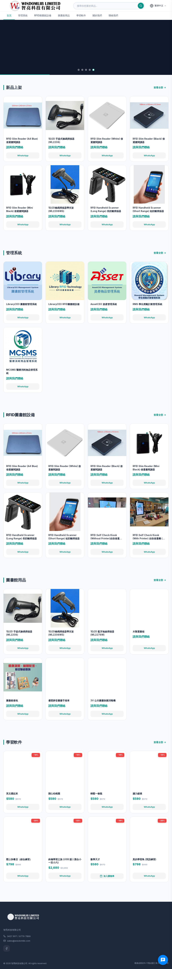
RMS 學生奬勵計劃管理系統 (147, 304)
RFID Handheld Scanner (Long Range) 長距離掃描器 (106, 209)
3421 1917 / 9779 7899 (19, 936)
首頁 (9, 15)
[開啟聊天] (163, 960)
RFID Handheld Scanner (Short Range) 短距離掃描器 (148, 209)
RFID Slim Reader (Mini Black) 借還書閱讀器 (19, 209)
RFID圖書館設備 (42, 15)
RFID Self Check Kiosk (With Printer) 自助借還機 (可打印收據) (149, 537)
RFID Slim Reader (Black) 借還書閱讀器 (149, 140)
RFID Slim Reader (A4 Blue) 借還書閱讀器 (22, 140)
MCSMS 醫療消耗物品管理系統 (22, 371)
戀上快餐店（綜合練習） (19, 859)
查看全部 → (160, 87)
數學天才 (95, 859)
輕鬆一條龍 (96, 793)
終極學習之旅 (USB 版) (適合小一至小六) (64, 861)
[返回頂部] (164, 954)
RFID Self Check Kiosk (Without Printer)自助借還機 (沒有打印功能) (106, 537)
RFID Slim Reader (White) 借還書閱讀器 (107, 140)
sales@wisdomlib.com (18, 940)
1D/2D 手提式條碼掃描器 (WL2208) (61, 140)
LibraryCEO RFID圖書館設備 (63, 304)
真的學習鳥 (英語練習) (144, 859)
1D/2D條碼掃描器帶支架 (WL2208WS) (61, 209)
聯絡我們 (113, 15)
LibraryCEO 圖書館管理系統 (21, 304)
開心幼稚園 (54, 793)
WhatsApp (22, 155)
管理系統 (23, 15)
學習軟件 (81, 15)
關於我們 (97, 15)
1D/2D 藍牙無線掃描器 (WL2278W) (102, 633)
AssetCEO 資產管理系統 (104, 304)
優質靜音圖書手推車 (59, 700)
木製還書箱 (138, 631)
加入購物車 (108, 876)
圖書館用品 (64, 15)
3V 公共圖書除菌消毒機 (103, 700)
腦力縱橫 (137, 793)
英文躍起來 (12, 793)
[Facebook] (6, 948)
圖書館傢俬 (12, 700)
